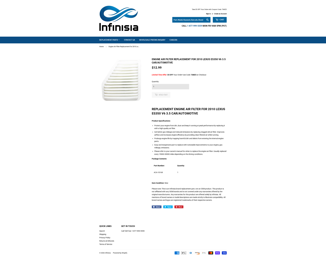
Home (101, 46)
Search (102, 231)
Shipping (102, 234)
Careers (173, 40)
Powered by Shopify (120, 253)
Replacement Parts (108, 40)
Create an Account (220, 14)
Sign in (208, 14)
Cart (221, 20)
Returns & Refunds (106, 241)
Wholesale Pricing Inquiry (152, 40)
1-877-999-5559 (194, 26)
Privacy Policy (104, 238)
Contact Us (129, 40)
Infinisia (108, 253)
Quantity (155, 82)
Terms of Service (105, 244)
